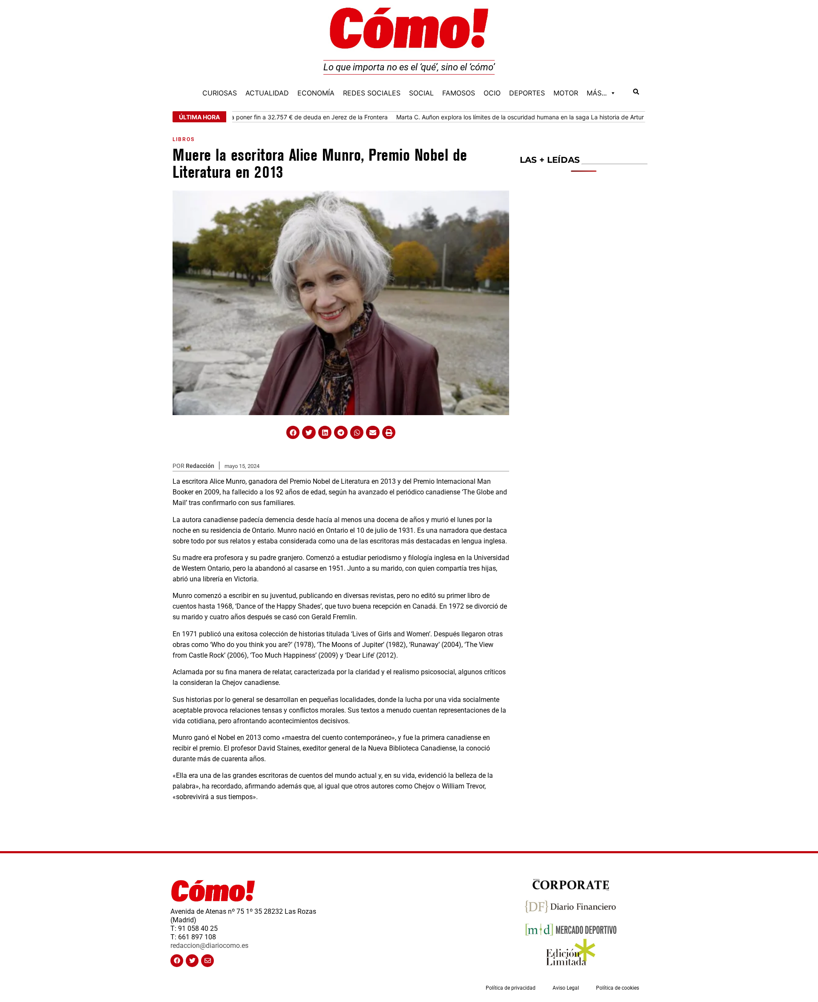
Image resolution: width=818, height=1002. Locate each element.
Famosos (458, 93)
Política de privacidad (511, 988)
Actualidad (267, 93)
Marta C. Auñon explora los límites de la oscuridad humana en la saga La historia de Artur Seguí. (502, 117)
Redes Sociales (371, 93)
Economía (315, 93)
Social (421, 93)
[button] (293, 432)
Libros (184, 139)
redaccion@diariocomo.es (209, 945)
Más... (597, 93)
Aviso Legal (566, 988)
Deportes (527, 93)
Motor (565, 93)
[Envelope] (207, 960)
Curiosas (219, 93)
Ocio (492, 93)
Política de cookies (617, 988)
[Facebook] (176, 960)
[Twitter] (192, 960)
